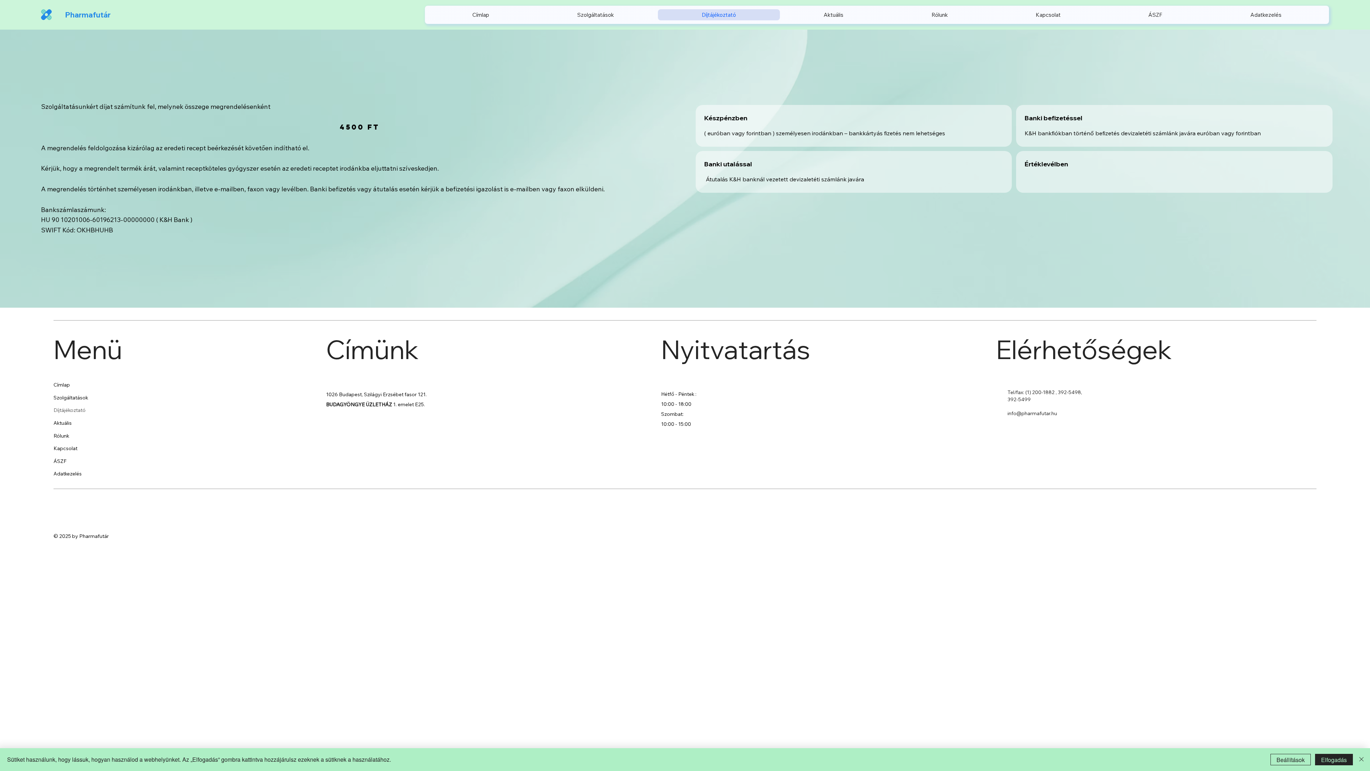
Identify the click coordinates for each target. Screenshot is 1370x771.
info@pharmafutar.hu (1032, 413)
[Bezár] (1361, 759)
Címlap (62, 385)
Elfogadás (1334, 760)
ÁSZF (60, 461)
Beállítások (1291, 760)
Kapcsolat (65, 448)
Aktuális (63, 423)
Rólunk (61, 436)
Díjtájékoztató (70, 410)
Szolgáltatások (71, 397)
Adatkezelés (68, 473)
